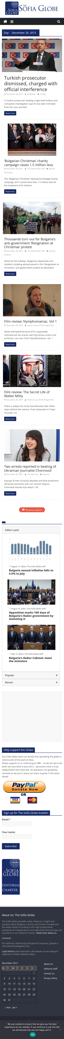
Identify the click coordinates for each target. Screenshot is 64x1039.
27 (24, 994)
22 (34, 989)
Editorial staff (50, 968)
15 (34, 983)
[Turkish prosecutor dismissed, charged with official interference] (32, 40)
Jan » (14, 1007)
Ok (32, 1034)
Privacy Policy (50, 978)
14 (29, 983)
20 (24, 989)
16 (4, 989)
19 (19, 989)
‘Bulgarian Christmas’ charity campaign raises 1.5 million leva (28, 162)
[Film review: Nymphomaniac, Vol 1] (32, 286)
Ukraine (46, 474)
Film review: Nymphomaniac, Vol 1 (30, 321)
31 (9, 1000)
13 (24, 983)
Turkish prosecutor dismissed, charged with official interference (30, 83)
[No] (60, 1029)
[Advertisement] (32, 716)
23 (4, 994)
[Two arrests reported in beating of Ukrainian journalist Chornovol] (32, 431)
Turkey (43, 94)
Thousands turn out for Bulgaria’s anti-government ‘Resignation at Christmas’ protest (29, 243)
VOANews (31, 94)
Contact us (49, 973)
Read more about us (46, 932)
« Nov (8, 1007)
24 (9, 994)
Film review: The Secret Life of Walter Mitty (26, 394)
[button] (31, 530)
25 (14, 994)
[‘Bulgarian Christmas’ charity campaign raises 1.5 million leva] (32, 125)
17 (9, 989)
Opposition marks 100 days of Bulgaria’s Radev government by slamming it (31, 616)
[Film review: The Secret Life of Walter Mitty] (32, 356)
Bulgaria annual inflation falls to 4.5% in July (31, 572)
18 (14, 989)
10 (9, 983)
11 (14, 983)
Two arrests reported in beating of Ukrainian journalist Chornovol (30, 468)
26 (19, 994)
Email (6, 819)
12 (19, 983)
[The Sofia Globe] (5, 21)
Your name (8, 832)
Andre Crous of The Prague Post (40, 325)
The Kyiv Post (33, 474)
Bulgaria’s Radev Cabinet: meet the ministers (30, 659)
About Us (48, 964)
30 (4, 1000)
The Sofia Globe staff (36, 168)
